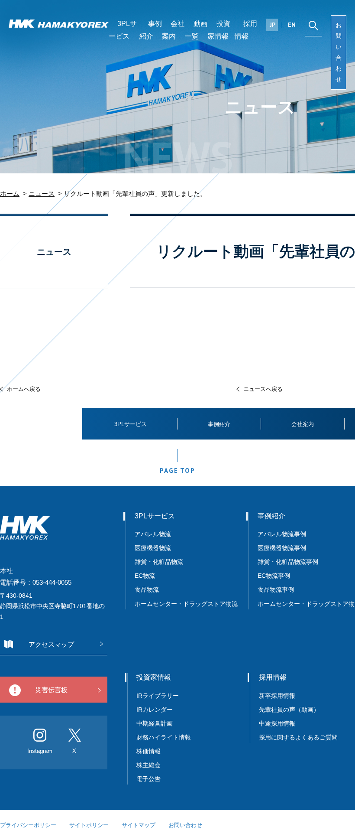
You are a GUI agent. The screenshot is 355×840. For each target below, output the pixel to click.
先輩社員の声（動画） (289, 709)
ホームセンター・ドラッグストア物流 (186, 603)
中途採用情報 (277, 723)
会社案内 (173, 30)
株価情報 (148, 751)
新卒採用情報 (277, 695)
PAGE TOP (177, 470)
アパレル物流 (153, 534)
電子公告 (148, 778)
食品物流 (147, 589)
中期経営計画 (154, 723)
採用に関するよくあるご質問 (298, 737)
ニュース (42, 193)
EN (292, 25)
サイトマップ (138, 825)
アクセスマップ (51, 644)
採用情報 (246, 30)
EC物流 (145, 575)
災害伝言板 (51, 689)
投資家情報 (219, 30)
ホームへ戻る (24, 389)
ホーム (9, 193)
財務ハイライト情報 (166, 737)
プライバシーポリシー (28, 825)
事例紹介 (150, 30)
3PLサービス (123, 30)
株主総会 (148, 765)
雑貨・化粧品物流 (159, 561)
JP (272, 25)
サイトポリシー (89, 825)
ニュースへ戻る (263, 389)
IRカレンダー (154, 709)
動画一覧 (196, 30)
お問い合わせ (339, 52)
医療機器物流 (153, 547)
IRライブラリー (157, 695)
